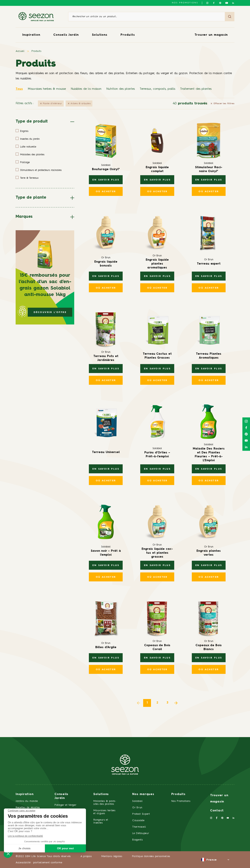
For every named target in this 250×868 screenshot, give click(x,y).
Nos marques (143, 794)
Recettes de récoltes (28, 807)
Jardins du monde (27, 801)
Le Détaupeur (140, 833)
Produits (128, 35)
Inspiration (31, 35)
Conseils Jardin (66, 35)
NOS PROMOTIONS (185, 3)
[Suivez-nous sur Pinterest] (220, 3)
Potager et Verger (65, 805)
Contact (217, 810)
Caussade (138, 820)
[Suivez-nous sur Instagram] (207, 3)
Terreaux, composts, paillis (157, 89)
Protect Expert (141, 814)
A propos (86, 856)
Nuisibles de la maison (86, 89)
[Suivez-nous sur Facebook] (213, 3)
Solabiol (137, 801)
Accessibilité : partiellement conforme (39, 862)
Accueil (20, 51)
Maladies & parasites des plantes (104, 802)
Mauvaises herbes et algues (104, 812)
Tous (19, 89)
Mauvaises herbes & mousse (47, 89)
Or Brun (137, 807)
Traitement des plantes (196, 89)
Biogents (137, 840)
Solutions (99, 35)
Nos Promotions (180, 801)
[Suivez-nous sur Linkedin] (233, 3)
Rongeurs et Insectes (100, 821)
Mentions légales (111, 856)
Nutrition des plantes (120, 89)
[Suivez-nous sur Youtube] (226, 3)
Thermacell (139, 827)
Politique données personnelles (151, 856)
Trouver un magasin (211, 35)
